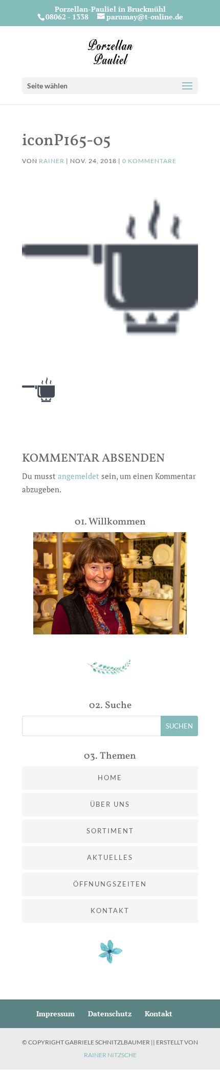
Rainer (51, 161)
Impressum (55, 1013)
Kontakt (110, 910)
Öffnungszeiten (110, 884)
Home (110, 777)
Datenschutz (109, 1013)
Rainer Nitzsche (110, 1055)
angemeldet (78, 476)
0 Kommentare (149, 161)
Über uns (110, 804)
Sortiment (110, 831)
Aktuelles (110, 857)
